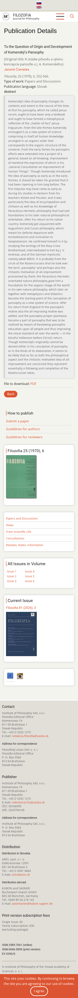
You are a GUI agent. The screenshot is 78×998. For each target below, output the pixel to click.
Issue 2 (11, 576)
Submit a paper (17, 421)
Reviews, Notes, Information (24, 545)
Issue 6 (29, 581)
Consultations (15, 538)
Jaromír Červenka (16, 69)
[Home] (6, 16)
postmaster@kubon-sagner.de (32, 903)
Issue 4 (29, 571)
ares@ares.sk (21, 874)
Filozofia (22, 15)
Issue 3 (11, 581)
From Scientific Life (18, 532)
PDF (33, 383)
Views (10, 525)
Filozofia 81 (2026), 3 (21, 608)
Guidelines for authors (23, 429)
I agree (39, 991)
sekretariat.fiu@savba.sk (28, 802)
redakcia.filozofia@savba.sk (30, 736)
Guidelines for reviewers (24, 437)
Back (10, 394)
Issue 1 (11, 571)
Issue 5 (29, 576)
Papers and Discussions (22, 518)
